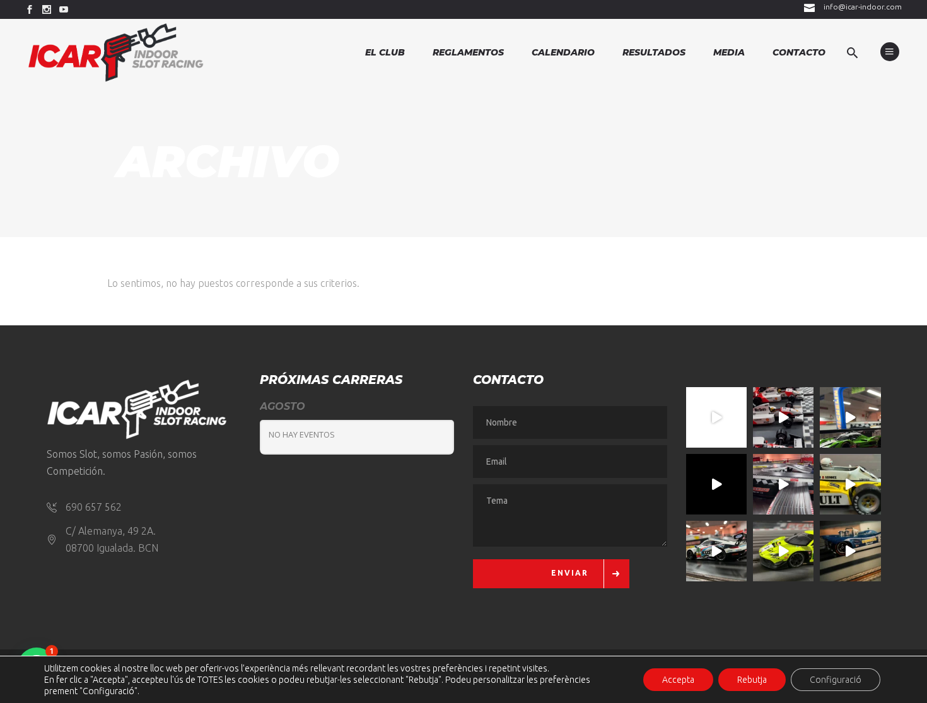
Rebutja (752, 680)
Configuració (835, 680)
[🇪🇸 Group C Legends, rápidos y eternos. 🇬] (783, 484)
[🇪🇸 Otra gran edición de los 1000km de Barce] (850, 551)
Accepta (678, 680)
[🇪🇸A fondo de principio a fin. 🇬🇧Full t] (716, 417)
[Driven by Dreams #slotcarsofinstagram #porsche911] (716, 551)
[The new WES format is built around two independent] (716, 484)
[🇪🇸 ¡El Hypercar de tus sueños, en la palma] (850, 417)
